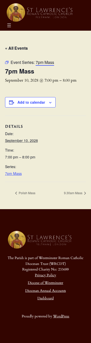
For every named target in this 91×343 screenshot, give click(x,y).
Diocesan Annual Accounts (45, 290)
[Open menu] (9, 25)
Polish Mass (26, 193)
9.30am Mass (73, 193)
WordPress (61, 316)
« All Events (16, 48)
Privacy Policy (45, 275)
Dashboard (45, 298)
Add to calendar (31, 102)
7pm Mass (13, 173)
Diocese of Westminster (45, 282)
